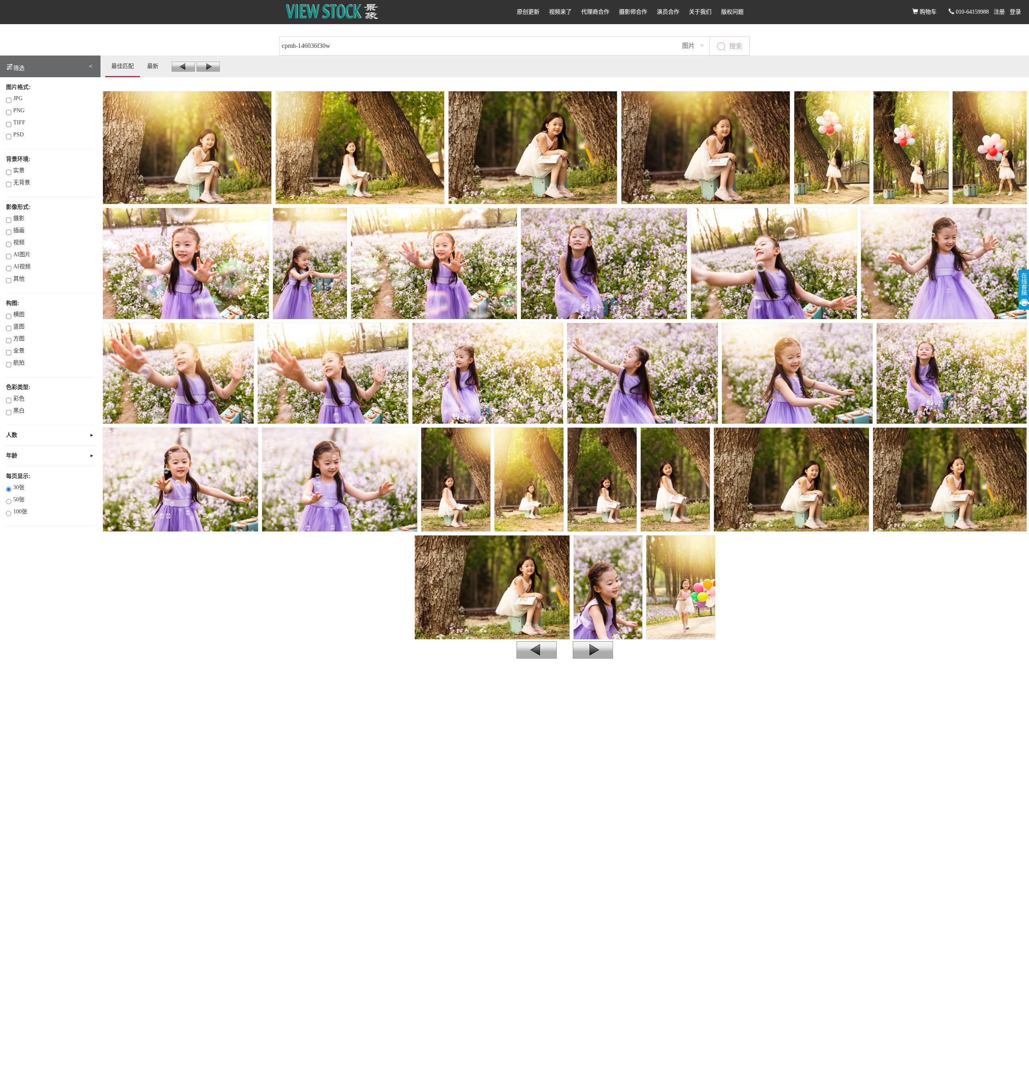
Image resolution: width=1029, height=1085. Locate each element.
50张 (19, 499)
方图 (19, 339)
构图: (12, 303)
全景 (19, 351)
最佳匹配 (122, 66)
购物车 (927, 12)
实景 (19, 170)
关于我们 (700, 12)
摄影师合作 (633, 12)
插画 (19, 230)
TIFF (19, 122)
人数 (11, 435)
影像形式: (18, 207)
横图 (19, 314)
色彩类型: (18, 387)
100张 (20, 512)
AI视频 (22, 267)
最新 (152, 66)
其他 (19, 279)
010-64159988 (971, 12)
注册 (999, 12)
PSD (18, 135)
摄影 (19, 218)
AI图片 (22, 254)
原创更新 (528, 12)
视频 (19, 242)
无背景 (21, 182)
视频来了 (560, 12)
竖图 (19, 326)
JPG (18, 98)
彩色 (19, 398)
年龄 (11, 456)
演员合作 (668, 12)
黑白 (19, 411)
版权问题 (732, 12)
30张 (19, 487)
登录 (1015, 12)
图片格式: (18, 87)
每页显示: (18, 476)
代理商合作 (595, 12)
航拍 (19, 363)
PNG (19, 110)
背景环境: (18, 159)
